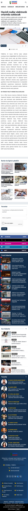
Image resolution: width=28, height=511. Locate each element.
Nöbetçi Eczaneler (8, 483)
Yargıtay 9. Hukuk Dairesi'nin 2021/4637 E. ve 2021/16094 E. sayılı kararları (19, 357)
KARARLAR (11, 7)
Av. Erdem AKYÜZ (12, 429)
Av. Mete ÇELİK (12, 408)
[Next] (18, 476)
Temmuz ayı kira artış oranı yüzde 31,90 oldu (20, 198)
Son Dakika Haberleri (5, 495)
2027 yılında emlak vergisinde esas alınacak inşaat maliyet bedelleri (6, 198)
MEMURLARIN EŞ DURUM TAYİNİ (17, 424)
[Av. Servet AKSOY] (4, 423)
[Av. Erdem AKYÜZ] (4, 430)
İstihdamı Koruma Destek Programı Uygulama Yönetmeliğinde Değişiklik (7, 172)
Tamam (17, 509)
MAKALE (3, 7)
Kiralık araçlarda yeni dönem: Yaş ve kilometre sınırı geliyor (6, 185)
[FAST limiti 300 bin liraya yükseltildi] (21, 166)
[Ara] (25, 2)
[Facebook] (7, 476)
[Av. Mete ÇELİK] (4, 409)
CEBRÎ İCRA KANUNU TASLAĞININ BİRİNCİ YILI (15, 438)
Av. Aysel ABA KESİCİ (13, 394)
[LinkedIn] (15, 476)
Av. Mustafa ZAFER (13, 435)
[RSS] (20, 476)
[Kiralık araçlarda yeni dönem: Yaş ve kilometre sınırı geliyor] (7, 179)
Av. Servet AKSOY (13, 422)
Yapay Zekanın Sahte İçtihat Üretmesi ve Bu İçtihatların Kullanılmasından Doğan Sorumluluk (15, 417)
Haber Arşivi (19, 494)
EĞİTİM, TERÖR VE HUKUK (15, 431)
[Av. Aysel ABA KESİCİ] (4, 395)
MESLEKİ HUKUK (20, 7)
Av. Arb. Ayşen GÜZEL (14, 442)
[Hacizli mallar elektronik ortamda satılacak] (14, 36)
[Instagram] (12, 476)
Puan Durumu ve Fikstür (7, 491)
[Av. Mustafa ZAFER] (4, 437)
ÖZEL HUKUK (15, 503)
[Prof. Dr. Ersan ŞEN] (4, 402)
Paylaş (4, 45)
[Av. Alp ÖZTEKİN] (4, 416)
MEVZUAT (21, 503)
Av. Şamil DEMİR (12, 387)
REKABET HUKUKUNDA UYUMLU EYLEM (18, 350)
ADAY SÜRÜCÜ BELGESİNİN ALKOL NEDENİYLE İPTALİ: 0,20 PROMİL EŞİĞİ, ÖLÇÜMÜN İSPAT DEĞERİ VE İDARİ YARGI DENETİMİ (17, 382)
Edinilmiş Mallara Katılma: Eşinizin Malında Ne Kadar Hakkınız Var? (19, 371)
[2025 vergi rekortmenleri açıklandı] (21, 179)
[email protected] (21, 465)
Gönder (4, 228)
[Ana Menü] (1, 2)
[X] (10, 476)
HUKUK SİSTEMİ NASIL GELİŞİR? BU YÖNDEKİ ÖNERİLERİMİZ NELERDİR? (17, 445)
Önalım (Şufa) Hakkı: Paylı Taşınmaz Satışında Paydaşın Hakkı (16, 396)
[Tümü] (26, 329)
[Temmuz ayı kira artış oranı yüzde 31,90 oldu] (21, 192)
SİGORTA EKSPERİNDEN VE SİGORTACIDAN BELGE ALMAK (18, 364)
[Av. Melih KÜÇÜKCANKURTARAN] (4, 382)
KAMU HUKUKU (7, 503)
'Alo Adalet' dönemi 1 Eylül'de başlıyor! (19, 342)
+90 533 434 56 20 (15, 468)
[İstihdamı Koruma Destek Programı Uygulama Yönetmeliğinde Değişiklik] (7, 166)
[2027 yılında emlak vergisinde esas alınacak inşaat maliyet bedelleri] (7, 192)
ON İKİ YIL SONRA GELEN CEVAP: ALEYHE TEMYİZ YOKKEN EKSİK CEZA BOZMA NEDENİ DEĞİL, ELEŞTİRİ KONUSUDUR (17, 410)
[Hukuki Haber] (13, 2)
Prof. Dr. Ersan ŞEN (13, 402)
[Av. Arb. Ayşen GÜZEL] (4, 444)
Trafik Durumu (19, 486)
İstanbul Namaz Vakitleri (7, 486)
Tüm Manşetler (19, 490)
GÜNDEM (14, 339)
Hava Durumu (20, 483)
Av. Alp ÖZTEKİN (12, 415)
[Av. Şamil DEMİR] (4, 388)
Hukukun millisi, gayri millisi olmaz (17, 403)
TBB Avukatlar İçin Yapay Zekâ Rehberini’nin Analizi (16, 389)
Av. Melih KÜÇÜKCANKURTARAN (16, 380)
